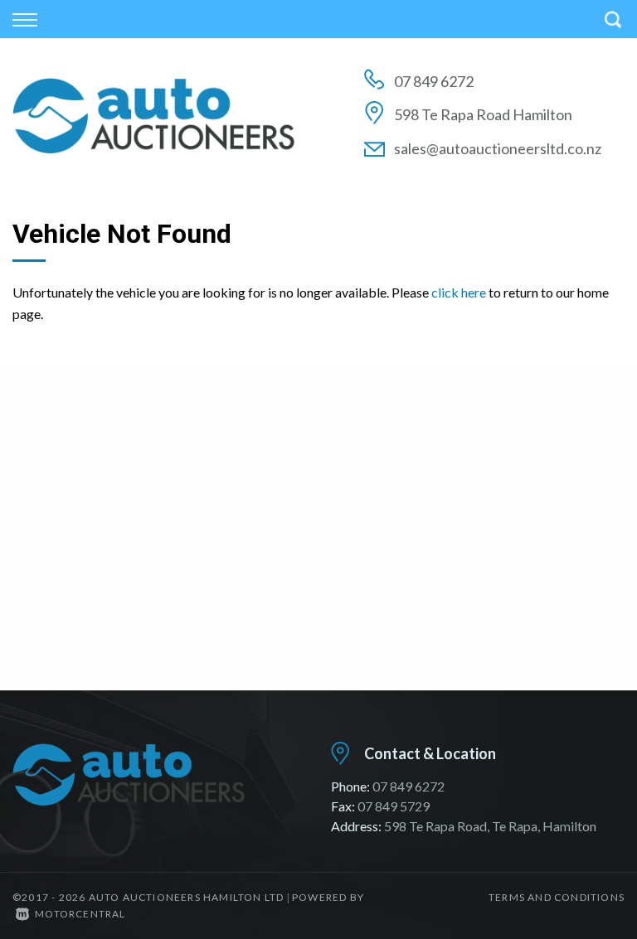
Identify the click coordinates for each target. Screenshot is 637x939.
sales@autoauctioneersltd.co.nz (497, 148)
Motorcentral (80, 914)
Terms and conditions (557, 897)
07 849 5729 (393, 806)
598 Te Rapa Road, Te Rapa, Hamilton (490, 826)
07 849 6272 (434, 81)
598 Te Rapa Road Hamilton (483, 114)
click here (458, 292)
